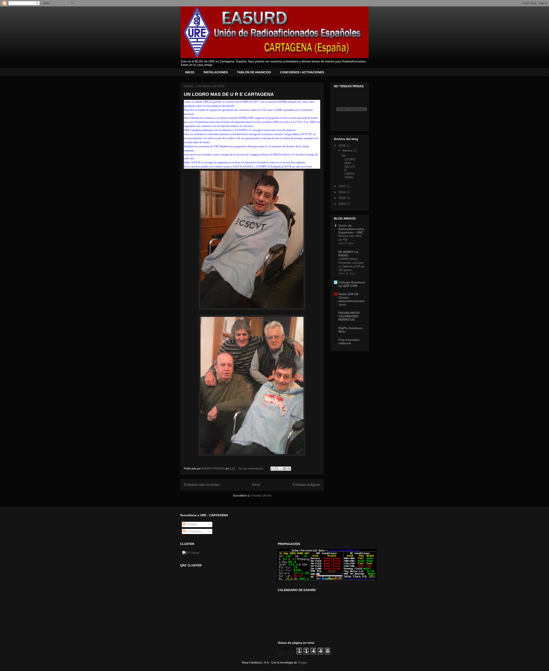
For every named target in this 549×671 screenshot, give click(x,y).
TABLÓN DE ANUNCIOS (254, 72)
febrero (347, 150)
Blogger (302, 662)
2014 (342, 203)
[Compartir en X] (281, 468)
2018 (342, 145)
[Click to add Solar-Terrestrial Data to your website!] (327, 579)
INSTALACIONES (216, 72)
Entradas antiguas (306, 484)
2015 (342, 198)
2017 (342, 186)
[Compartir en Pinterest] (289, 468)
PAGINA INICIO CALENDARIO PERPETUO (349, 316)
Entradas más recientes (202, 484)
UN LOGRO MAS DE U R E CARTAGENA (229, 94)
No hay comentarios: (251, 468)
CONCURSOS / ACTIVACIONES (302, 72)
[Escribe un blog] (276, 468)
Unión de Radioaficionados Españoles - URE (351, 229)
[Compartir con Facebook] (285, 468)
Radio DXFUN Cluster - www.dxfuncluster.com (351, 299)
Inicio (256, 484)
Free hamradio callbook (348, 341)
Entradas (191, 524)
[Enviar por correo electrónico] (272, 468)
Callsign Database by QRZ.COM (351, 284)
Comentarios (193, 531)
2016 (342, 192)
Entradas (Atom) (261, 495)
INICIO (189, 72)
